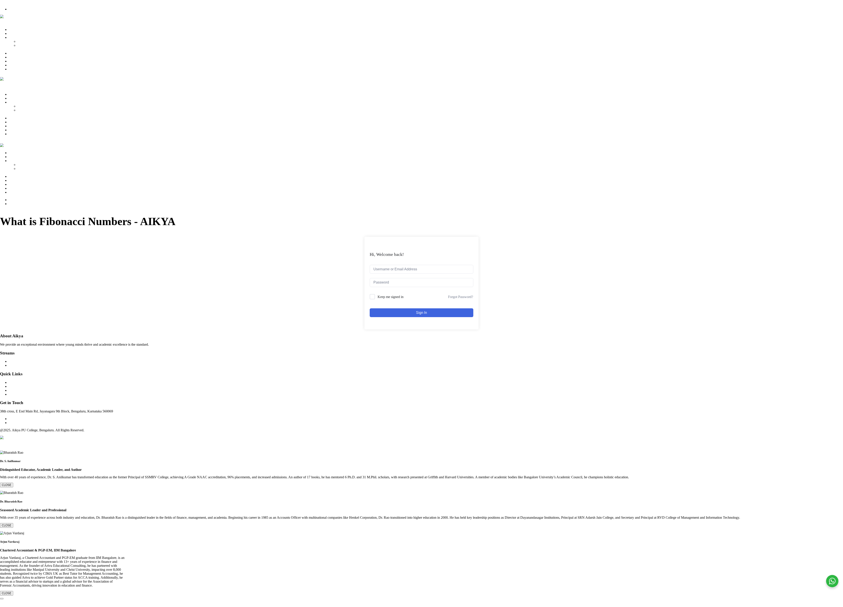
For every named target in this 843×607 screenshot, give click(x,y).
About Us (15, 33)
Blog (12, 65)
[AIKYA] (5, 16)
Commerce (25, 41)
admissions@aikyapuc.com (28, 423)
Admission (16, 57)
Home (13, 29)
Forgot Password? (460, 297)
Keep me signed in (390, 297)
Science (23, 45)
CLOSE (6, 485)
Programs (15, 37)
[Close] (2, 598)
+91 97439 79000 (12, 2)
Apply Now (17, 9)
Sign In (421, 312)
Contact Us (16, 69)
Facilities (15, 61)
